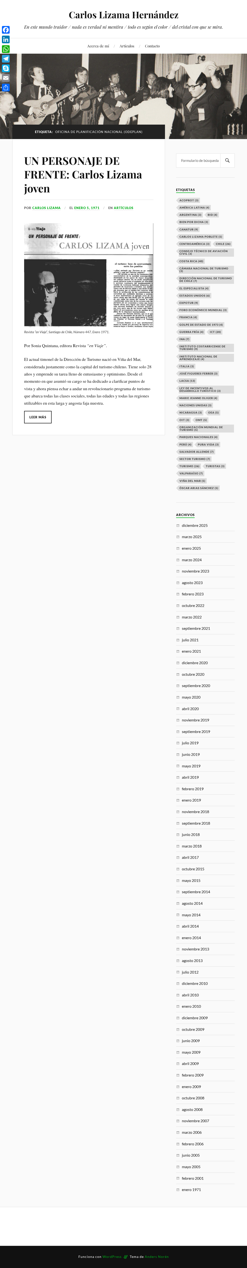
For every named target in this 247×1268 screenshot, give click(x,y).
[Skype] (6, 68)
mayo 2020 (191, 697)
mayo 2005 (191, 1166)
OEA (213, 412)
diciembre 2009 (195, 1017)
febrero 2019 (193, 788)
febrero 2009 (193, 1075)
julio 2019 (190, 742)
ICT (215, 331)
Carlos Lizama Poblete (200, 236)
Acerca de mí (98, 45)
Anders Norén (157, 1257)
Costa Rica (191, 261)
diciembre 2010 (195, 983)
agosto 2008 (192, 1109)
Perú (185, 444)
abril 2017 (190, 857)
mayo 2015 (191, 880)
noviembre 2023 (195, 571)
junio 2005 (191, 1155)
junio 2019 (191, 754)
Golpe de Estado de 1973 (201, 324)
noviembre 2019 (195, 720)
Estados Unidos (194, 295)
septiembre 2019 (196, 731)
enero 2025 (191, 548)
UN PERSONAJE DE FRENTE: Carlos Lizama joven (83, 174)
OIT (184, 419)
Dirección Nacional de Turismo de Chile (205, 279)
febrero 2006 (193, 1143)
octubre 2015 (193, 869)
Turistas (215, 466)
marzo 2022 (192, 617)
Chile (223, 243)
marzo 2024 (192, 559)
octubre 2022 (193, 605)
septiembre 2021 (196, 628)
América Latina (194, 207)
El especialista (194, 288)
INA (184, 339)
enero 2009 (191, 1086)
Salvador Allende (196, 451)
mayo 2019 (191, 766)
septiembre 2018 (196, 823)
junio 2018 (191, 834)
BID (212, 214)
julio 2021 (190, 639)
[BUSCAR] (227, 160)
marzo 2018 (192, 846)
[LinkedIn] (6, 39)
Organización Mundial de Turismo (201, 428)
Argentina (190, 214)
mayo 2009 (191, 1052)
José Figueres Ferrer (198, 373)
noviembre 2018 (195, 811)
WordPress (112, 1257)
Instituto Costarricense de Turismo (202, 347)
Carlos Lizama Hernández (123, 14)
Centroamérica (194, 243)
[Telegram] (6, 59)
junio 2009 (191, 1040)
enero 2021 (191, 651)
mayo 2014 (191, 914)
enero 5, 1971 (87, 208)
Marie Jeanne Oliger (198, 398)
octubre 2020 (193, 674)
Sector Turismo (194, 458)
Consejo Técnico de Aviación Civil (203, 252)
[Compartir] (6, 87)
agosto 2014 (192, 903)
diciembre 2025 (195, 525)
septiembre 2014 (196, 891)
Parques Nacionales (198, 437)
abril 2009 (190, 1063)
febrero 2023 (193, 594)
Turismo (189, 466)
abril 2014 (190, 926)
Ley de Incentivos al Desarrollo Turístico (200, 389)
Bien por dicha (193, 221)
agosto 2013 (192, 960)
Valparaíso (191, 473)
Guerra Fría (191, 331)
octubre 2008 (193, 1098)
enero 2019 (191, 800)
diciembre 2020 (195, 662)
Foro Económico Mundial (203, 310)
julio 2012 (190, 972)
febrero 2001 (193, 1178)
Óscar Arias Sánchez (198, 488)
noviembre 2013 (195, 949)
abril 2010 (190, 995)
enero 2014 (191, 937)
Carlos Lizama (46, 208)
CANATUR (188, 229)
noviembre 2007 (195, 1120)
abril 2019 (190, 777)
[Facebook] (6, 30)
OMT (201, 419)
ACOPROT (189, 200)
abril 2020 (190, 708)
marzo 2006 (192, 1132)
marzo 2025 (192, 536)
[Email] (6, 78)
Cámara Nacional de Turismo (203, 270)
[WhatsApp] (6, 49)
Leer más (37, 417)
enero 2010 (191, 1006)
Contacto (152, 45)
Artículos (127, 45)
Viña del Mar (192, 480)
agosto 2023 (192, 582)
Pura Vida (208, 444)
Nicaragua (190, 412)
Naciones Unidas (195, 405)
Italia (186, 366)
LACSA (187, 380)
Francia (188, 317)
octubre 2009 (193, 1029)
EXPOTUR (188, 302)
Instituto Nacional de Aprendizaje (198, 358)
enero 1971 (191, 1189)
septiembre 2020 (196, 685)
